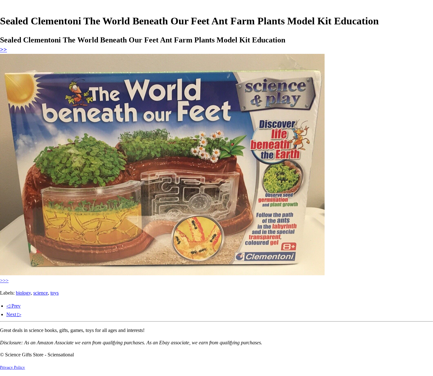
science (40, 293)
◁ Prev (13, 306)
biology (23, 293)
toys (54, 293)
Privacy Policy (12, 367)
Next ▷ (13, 314)
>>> (4, 280)
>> (3, 49)
